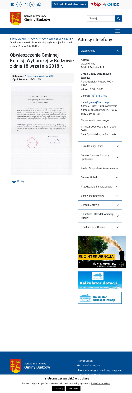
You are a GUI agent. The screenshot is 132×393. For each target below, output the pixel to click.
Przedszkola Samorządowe (96, 186)
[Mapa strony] (38, 4)
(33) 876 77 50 (99, 95)
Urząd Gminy (88, 50)
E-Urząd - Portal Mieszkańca (70, 4)
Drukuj (18, 181)
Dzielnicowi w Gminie (93, 227)
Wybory (32, 38)
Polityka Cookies (85, 361)
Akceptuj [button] (58, 388)
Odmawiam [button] (73, 388)
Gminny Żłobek (89, 177)
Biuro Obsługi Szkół (92, 146)
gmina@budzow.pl (99, 102)
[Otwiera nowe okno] (96, 4)
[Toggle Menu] (117, 30)
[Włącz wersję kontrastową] (12, 4)
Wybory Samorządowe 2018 (55, 38)
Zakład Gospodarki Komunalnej (98, 168)
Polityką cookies (100, 383)
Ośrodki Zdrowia (90, 204)
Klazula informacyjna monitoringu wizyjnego (99, 370)
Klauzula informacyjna (88, 365)
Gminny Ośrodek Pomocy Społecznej (95, 157)
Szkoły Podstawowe (92, 195)
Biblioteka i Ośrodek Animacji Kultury (97, 216)
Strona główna (18, 38)
